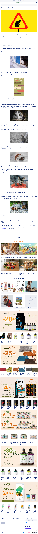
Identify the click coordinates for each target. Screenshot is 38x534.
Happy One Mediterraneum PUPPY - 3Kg (2, 341)
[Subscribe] (36, 520)
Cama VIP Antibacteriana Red (2, 374)
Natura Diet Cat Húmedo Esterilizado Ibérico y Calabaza (14, 442)
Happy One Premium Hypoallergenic (9, 341)
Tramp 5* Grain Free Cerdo (35, 407)
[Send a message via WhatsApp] (37, 530)
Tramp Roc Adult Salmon (15, 340)
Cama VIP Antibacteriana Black (28, 374)
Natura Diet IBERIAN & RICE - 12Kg (15, 511)
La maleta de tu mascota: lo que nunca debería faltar (27, 257)
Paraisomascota (4, 532)
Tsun (36, 47)
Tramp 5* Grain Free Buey (2, 407)
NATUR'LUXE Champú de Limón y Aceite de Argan (35, 341)
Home (1, 7)
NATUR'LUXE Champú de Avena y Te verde (22, 341)
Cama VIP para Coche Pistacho (9, 374)
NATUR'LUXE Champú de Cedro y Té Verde (15, 477)
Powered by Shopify (8, 532)
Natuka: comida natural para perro (6, 273)
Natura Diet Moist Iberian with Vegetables (35, 511)
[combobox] (19, 5)
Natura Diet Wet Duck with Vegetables (22, 511)
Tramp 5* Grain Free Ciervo (15, 407)
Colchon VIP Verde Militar (35, 374)
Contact (14, 521)
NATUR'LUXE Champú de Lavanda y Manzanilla (28, 341)
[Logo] (19, 3)
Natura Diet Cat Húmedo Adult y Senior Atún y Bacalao (4, 442)
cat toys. (10, 226)
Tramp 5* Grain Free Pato (22, 407)
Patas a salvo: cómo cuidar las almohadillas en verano (9, 257)
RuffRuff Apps (33, 47)
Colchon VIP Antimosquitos (15, 374)
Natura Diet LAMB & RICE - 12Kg (9, 511)
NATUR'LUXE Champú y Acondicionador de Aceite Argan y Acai (35, 478)
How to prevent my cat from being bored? (7, 45)
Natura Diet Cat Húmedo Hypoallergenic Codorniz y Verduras (23, 442)
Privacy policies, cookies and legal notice (18, 518)
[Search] (1, 5)
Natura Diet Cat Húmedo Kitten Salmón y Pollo (33, 442)
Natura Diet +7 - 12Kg (2, 511)
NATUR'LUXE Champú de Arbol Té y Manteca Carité (3, 477)
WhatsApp (3, 228)
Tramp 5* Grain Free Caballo (9, 407)
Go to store (19, 310)
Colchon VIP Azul (22, 373)
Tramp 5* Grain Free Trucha (28, 407)
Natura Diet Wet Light (28, 511)
